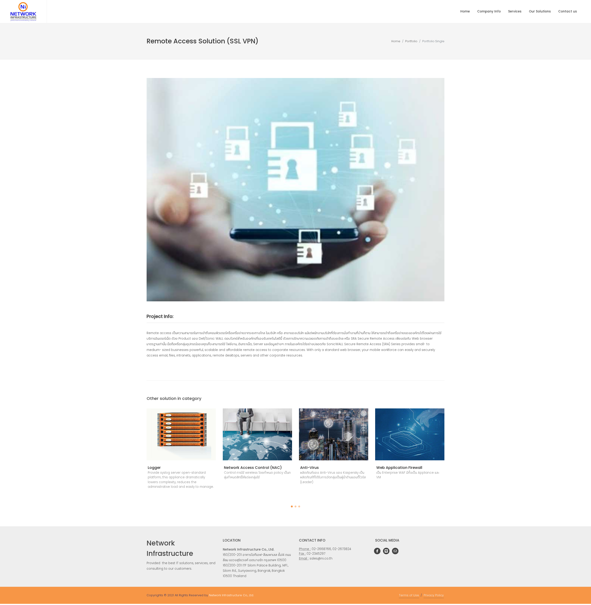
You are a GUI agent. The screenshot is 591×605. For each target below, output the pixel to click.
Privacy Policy (434, 595)
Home (395, 41)
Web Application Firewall (399, 467)
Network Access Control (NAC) (253, 467)
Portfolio (411, 41)
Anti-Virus (309, 467)
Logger (154, 467)
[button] (292, 506)
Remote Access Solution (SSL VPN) (203, 41)
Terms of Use (409, 595)
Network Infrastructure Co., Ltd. (231, 595)
